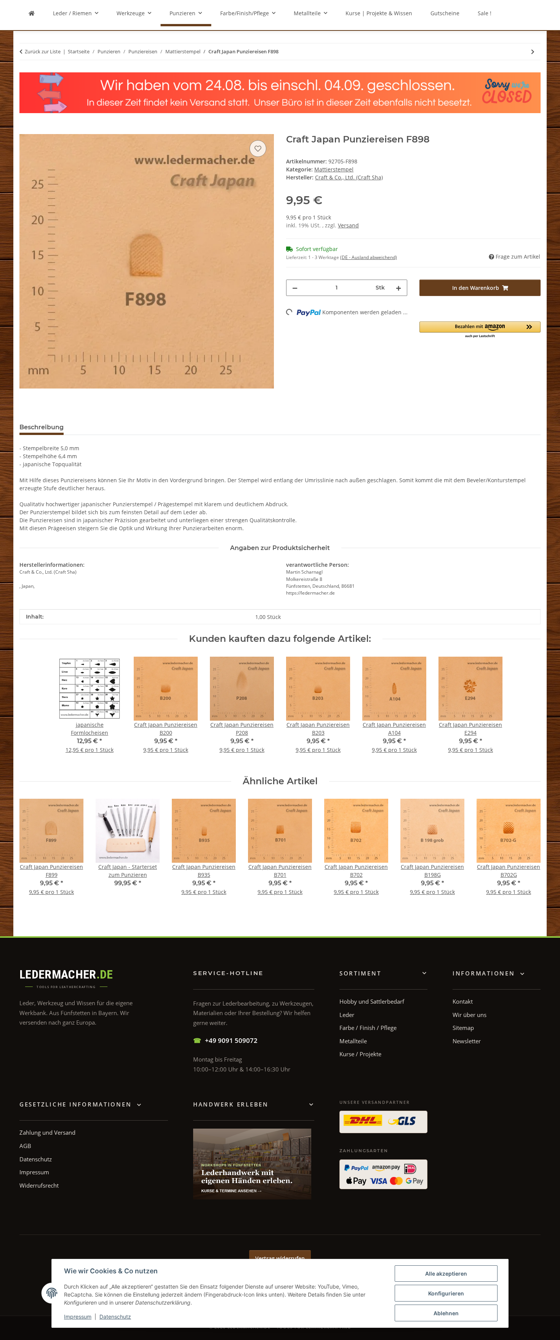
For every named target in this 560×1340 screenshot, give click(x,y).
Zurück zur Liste (43, 51)
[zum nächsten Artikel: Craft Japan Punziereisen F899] (533, 51)
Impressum (77, 1316)
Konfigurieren (446, 1293)
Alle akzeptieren (446, 1273)
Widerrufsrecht (39, 1185)
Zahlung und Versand (47, 1132)
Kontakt (463, 1001)
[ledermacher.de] (31, 13)
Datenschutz (115, 1316)
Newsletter (467, 1041)
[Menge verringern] (294, 288)
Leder (346, 1015)
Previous (32, 852)
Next (528, 852)
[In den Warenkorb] (25, 130)
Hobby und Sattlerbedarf (371, 1001)
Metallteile (353, 1041)
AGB (25, 1146)
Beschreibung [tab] (41, 427)
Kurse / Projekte (360, 1054)
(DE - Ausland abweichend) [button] (368, 257)
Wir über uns (469, 1015)
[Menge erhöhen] (398, 288)
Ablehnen (446, 1313)
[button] (480, 330)
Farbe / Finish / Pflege (368, 1027)
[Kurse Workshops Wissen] (252, 1164)
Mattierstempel (334, 169)
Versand (348, 225)
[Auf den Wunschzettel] (258, 148)
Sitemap (463, 1027)
